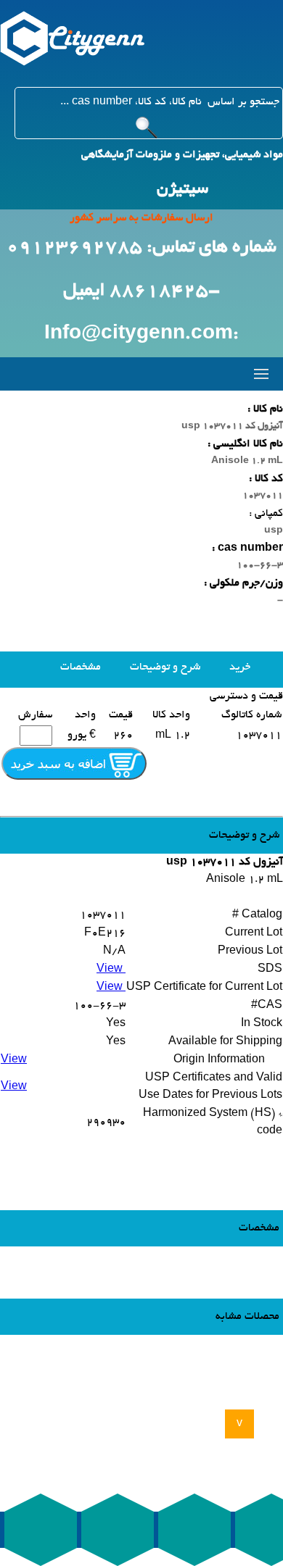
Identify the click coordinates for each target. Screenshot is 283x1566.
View (111, 969)
